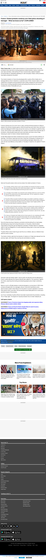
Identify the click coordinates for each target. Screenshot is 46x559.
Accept (21, 557)
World (13, 5)
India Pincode (3, 467)
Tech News (3, 484)
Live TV (2, 456)
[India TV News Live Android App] (6, 532)
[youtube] (11, 526)
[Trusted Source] (11, 65)
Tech (29, 5)
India (10, 5)
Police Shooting (22, 346)
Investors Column (4, 453)
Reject (28, 557)
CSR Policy (29, 545)
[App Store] (16, 532)
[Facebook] (2, 526)
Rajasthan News (26, 502)
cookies (15, 557)
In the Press (3, 451)
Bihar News (3, 501)
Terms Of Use (16, 545)
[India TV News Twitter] (43, 0)
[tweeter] (5, 526)
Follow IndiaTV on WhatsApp (22, 349)
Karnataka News (4, 519)
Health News (3, 489)
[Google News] (4, 65)
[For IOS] (16, 539)
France (2, 346)
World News (3, 475)
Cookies (3, 556)
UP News (2, 512)
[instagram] (8, 526)
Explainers (5, 16)
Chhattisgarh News (4, 514)
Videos (6, 5)
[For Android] (6, 539)
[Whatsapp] (41, 65)
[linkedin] (14, 526)
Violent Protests (9, 346)
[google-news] (17, 526)
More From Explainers (23, 363)
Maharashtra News (26, 501)
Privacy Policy (23, 545)
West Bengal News (26, 505)
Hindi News (3, 454)
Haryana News (4, 504)
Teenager (29, 346)
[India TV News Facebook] (42, 0)
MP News (3, 507)
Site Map (10, 545)
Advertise (3, 448)
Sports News (3, 482)
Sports (17, 5)
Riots (16, 346)
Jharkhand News (4, 505)
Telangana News (26, 504)
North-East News (4, 509)
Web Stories (3, 459)
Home (2, 5)
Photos (33, 5)
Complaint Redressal (5, 449)
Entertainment (23, 5)
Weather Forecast (4, 465)
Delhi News (3, 502)
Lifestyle (38, 5)
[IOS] (39, 0)
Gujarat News (3, 515)
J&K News (3, 517)
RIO (33, 545)
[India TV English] (24, 3)
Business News (4, 487)
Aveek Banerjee (8, 23)
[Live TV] (44, 2)
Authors (2, 458)
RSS (37, 545)
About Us (2, 446)
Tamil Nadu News (4, 510)
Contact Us (3, 444)
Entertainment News (5, 480)
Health (42, 5)
